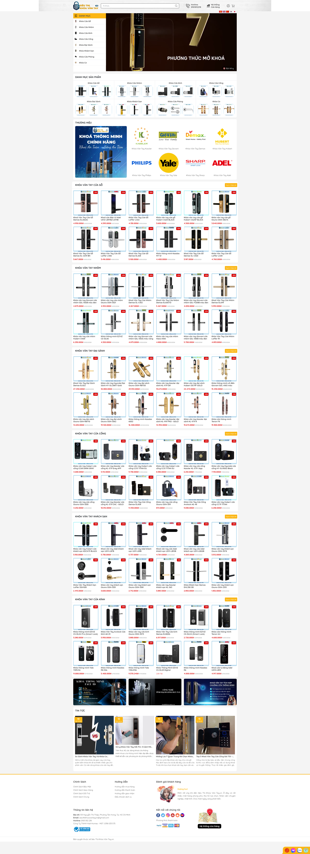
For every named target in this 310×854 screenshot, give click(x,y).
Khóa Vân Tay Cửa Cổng (90, 433)
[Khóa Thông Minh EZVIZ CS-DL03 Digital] (168, 653)
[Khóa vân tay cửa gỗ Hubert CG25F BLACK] (196, 203)
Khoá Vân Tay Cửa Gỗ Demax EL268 (138, 254)
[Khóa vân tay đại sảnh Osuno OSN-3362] (113, 404)
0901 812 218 (86, 820)
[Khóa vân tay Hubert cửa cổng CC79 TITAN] (224, 487)
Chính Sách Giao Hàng (83, 790)
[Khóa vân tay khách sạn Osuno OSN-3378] (224, 534)
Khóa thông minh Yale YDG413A (139, 669)
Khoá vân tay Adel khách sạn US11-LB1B (140, 550)
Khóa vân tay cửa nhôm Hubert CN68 (84, 337)
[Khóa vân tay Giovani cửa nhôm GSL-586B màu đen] (196, 322)
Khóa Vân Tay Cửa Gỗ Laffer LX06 (111, 254)
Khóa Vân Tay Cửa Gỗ (89, 184)
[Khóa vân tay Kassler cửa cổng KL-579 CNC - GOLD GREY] (113, 487)
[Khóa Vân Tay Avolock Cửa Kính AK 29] (113, 617)
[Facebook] (158, 815)
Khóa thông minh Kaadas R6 (195, 669)
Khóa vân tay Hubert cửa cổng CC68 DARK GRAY (84, 467)
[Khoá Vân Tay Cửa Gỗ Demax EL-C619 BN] (85, 239)
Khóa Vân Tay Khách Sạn (91, 516)
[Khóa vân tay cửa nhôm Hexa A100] (168, 322)
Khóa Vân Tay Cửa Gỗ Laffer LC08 (221, 254)
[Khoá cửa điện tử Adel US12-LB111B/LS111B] (113, 203)
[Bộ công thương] (81, 829)
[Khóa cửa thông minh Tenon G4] (224, 617)
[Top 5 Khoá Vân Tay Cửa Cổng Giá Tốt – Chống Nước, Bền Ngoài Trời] (215, 735)
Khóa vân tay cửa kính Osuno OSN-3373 (139, 633)
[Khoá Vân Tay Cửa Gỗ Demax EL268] (141, 239)
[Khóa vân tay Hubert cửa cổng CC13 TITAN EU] (168, 451)
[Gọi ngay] (287, 850)
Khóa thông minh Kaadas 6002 (140, 420)
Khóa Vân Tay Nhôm (88, 267)
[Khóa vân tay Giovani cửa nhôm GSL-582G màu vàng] (141, 322)
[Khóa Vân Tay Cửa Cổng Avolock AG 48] (196, 487)
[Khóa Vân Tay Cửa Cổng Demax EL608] (141, 487)
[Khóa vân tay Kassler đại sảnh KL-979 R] (196, 404)
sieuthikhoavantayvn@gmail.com (94, 817)
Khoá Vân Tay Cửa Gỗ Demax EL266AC (83, 218)
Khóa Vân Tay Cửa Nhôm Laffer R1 (223, 337)
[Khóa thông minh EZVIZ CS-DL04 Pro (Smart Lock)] (85, 617)
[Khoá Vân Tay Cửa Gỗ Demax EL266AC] (85, 203)
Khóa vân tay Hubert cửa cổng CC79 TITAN (223, 503)
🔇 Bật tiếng (228, 68)
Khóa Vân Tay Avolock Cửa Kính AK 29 (113, 633)
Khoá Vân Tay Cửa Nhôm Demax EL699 (223, 301)
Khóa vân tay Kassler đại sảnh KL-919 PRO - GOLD (167, 420)
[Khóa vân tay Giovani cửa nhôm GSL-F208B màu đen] (196, 286)
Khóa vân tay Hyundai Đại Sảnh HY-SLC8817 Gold (113, 384)
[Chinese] (227, 11)
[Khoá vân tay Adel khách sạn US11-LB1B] (141, 534)
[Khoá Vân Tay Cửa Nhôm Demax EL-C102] (141, 286)
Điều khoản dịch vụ (123, 797)
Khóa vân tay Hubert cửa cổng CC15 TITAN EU (140, 467)
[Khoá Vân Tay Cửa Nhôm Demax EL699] (224, 286)
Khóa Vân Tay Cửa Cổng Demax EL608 (140, 503)
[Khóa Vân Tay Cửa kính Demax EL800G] (168, 617)
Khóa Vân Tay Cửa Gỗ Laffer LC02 (138, 218)
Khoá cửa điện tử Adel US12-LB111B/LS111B (111, 218)
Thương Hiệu (83, 122)
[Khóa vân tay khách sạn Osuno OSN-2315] (224, 570)
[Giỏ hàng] (234, 5)
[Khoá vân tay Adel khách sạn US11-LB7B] (113, 534)
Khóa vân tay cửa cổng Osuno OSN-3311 (166, 503)
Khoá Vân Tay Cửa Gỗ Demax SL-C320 (194, 254)
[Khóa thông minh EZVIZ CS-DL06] (113, 322)
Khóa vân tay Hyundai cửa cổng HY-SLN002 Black (224, 467)
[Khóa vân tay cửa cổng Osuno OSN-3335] (85, 487)
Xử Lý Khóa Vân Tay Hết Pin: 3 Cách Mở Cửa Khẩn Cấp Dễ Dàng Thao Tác (133, 747)
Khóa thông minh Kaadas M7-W (168, 254)
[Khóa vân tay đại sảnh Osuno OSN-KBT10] (85, 404)
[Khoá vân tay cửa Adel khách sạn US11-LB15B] (168, 534)
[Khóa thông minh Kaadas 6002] (141, 404)
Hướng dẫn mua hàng (125, 786)
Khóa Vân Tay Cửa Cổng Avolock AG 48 (195, 503)
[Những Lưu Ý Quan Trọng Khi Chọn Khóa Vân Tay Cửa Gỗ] (175, 735)
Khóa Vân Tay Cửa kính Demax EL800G (166, 633)
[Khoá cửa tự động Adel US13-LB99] (224, 653)
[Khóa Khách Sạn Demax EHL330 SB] (196, 570)
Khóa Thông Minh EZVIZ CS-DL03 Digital (167, 669)
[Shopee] (177, 815)
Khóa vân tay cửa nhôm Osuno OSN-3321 (112, 301)
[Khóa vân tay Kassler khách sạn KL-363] (168, 570)
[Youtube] (173, 815)
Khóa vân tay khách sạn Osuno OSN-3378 (223, 550)
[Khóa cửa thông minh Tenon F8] (224, 404)
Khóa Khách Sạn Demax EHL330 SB (195, 586)
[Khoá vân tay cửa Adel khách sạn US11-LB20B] (196, 534)
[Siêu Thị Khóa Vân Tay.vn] (85, 6)
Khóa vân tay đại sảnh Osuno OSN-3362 (111, 420)
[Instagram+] (168, 815)
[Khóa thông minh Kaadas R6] (196, 653)
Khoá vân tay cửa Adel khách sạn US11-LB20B (194, 550)
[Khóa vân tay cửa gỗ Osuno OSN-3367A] (224, 203)
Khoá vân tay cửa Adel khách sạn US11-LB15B (166, 550)
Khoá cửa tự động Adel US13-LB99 (222, 669)
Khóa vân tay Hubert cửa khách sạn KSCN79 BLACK (85, 550)
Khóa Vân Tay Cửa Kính (90, 599)
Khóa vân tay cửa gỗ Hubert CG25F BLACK (193, 218)
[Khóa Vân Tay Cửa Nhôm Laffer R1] (224, 322)
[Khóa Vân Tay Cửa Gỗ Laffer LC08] (224, 239)
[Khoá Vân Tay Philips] (101, 152)
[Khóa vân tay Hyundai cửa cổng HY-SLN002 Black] (224, 451)
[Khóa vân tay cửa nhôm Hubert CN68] (85, 322)
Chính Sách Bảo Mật (82, 786)
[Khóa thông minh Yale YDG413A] (141, 653)
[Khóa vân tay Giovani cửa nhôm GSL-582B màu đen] (85, 286)
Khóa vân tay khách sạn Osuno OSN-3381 (140, 586)
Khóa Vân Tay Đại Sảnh (90, 350)
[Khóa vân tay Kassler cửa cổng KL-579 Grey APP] (113, 451)
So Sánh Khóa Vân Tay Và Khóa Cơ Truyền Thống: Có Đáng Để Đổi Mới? (91, 756)
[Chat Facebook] (293, 850)
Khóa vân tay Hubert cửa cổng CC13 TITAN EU (167, 467)
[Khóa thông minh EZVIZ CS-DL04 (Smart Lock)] (196, 617)
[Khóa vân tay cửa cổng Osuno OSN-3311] (168, 487)
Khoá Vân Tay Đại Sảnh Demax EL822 (84, 384)
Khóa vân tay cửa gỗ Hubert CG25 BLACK (165, 218)
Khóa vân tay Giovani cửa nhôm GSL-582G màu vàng (141, 337)
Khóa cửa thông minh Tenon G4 (221, 633)
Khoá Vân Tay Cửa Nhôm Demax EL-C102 (140, 301)
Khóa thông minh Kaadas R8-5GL (112, 669)
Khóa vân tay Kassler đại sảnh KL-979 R (195, 420)
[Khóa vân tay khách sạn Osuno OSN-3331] (113, 570)
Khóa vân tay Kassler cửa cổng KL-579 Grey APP (112, 467)
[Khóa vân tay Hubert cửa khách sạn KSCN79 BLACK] (85, 534)
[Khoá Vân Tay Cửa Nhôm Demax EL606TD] (168, 286)
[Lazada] (182, 815)
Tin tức (80, 710)
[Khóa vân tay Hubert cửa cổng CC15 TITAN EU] (141, 451)
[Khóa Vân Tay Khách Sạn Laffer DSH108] (85, 570)
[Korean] (231, 11)
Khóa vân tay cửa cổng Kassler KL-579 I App (194, 467)
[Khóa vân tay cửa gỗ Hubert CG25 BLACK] (168, 203)
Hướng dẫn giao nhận (124, 793)
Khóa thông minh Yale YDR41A (83, 669)
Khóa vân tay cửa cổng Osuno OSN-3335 (83, 503)
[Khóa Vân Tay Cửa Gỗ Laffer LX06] (113, 239)
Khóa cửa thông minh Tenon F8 (221, 420)
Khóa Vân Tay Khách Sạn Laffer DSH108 (84, 586)
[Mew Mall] (99, 692)
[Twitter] (163, 815)
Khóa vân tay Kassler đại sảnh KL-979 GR (167, 384)
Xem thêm (231, 185)
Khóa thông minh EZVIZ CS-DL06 (112, 337)
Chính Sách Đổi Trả (81, 793)
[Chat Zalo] (299, 850)
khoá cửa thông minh (129, 753)
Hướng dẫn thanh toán (125, 790)
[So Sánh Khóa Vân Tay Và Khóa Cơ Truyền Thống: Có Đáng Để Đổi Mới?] (94, 735)
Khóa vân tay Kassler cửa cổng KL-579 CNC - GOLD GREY (112, 503)
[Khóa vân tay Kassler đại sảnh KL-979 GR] (168, 368)
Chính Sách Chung (81, 797)
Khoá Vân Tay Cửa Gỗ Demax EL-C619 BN (83, 254)
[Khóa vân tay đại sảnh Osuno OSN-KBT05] (141, 368)
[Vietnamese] (220, 11)
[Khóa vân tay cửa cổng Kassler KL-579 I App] (196, 451)
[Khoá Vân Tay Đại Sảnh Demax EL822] (85, 368)
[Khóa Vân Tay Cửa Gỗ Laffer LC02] (141, 203)
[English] (224, 11)
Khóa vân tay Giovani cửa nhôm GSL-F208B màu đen (196, 301)
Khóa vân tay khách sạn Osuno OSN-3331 (112, 586)
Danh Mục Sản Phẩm (88, 77)
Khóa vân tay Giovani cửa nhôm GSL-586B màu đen (195, 337)
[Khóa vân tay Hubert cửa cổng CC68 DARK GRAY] (85, 451)
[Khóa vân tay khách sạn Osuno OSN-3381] (141, 570)
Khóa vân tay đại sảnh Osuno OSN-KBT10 (83, 420)
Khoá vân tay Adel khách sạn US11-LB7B (112, 550)
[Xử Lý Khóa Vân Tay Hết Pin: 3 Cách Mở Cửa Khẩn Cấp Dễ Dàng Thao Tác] (135, 730)
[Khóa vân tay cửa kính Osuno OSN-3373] (141, 617)
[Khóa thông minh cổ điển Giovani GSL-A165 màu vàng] (224, 368)
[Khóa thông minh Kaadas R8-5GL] (113, 653)
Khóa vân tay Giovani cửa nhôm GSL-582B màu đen (85, 301)
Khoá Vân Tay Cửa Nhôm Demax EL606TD (167, 301)
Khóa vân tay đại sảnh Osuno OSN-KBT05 (139, 384)
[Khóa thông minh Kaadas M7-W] (168, 239)
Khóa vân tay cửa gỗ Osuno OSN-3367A (221, 218)
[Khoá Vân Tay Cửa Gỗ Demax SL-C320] (196, 239)
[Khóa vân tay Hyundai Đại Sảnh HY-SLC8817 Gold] (113, 368)
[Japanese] (234, 11)
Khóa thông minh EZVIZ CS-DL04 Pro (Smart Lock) (85, 633)
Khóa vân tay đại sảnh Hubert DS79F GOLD (194, 384)
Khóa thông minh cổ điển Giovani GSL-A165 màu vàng (223, 384)
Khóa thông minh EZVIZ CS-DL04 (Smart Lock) (194, 633)
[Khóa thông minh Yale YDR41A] (85, 653)
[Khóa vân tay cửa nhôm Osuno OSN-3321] (113, 286)
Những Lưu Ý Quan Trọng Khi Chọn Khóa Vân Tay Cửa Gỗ (174, 756)
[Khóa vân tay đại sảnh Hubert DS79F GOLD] (196, 368)
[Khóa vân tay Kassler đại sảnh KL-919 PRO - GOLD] (168, 404)
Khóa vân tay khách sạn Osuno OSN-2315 (223, 586)
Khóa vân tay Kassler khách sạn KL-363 (166, 586)
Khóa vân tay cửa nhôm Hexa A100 (167, 337)
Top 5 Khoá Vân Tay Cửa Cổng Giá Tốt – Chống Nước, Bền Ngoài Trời (214, 756)
